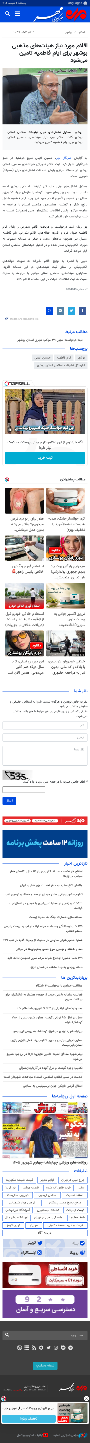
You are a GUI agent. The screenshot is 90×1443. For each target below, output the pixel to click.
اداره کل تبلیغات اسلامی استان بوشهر (61, 365)
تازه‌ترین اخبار (76, 863)
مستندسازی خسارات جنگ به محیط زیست (55, 917)
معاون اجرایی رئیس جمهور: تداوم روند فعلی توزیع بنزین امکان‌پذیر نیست (46, 1043)
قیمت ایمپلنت (75, 1210)
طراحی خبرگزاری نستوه (66, 1435)
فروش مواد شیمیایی (22, 1202)
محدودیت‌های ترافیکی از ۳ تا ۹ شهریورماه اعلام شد (49, 1008)
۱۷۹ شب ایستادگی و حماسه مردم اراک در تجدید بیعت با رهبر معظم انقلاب (43, 929)
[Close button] (86, 1398)
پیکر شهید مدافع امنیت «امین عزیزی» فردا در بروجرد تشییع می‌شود (44, 1056)
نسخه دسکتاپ (45, 1365)
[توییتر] (49, 1348)
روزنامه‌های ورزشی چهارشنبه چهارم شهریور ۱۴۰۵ (50, 1163)
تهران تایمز (13, 1225)
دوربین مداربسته (17, 1195)
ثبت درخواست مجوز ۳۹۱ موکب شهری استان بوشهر (50, 340)
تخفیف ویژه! (29, 1419)
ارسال (9, 800)
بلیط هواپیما (77, 1217)
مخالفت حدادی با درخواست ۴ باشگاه (59, 985)
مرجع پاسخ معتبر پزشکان (65, 1202)
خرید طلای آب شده (58, 1187)
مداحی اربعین (47, 1195)
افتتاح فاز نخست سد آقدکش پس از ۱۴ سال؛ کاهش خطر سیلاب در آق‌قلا (46, 874)
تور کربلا (11, 1187)
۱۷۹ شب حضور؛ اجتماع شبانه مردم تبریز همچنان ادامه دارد (45, 958)
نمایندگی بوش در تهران (49, 1217)
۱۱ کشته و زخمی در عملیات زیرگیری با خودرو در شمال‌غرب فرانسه (46, 906)
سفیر (81, 1187)
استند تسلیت (74, 1195)
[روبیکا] (41, 1348)
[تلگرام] (71, 1348)
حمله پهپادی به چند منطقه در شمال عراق (56, 967)
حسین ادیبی (42, 357)
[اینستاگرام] (56, 1348)
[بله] (63, 1348)
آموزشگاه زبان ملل (16, 1217)
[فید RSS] (34, 1348)
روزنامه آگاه (45, 1232)
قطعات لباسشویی (48, 1210)
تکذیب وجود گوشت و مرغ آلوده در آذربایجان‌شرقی (50, 1068)
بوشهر (69, 32)
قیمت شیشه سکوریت (19, 1179)
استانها (81, 32)
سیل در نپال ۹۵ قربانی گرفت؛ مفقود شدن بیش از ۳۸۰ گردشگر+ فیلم (47, 1020)
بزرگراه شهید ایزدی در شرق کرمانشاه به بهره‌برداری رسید (47, 1031)
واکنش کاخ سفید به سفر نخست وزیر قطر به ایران (51, 885)
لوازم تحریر (47, 1179)
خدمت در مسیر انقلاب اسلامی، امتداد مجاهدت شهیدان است (43, 1077)
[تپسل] (6, 383)
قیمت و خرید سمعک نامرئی (65, 1225)
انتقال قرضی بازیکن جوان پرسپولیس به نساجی (52, 1085)
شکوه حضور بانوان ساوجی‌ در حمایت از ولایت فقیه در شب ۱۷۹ (42, 940)
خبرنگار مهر (65, 158)
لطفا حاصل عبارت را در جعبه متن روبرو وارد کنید (55, 782)
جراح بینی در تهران (72, 1179)
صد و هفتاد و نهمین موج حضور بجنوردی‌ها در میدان (49, 949)
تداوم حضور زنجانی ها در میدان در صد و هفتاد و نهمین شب (43, 894)
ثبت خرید (45, 458)
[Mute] (17, 430)
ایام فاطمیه (64, 357)
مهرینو (34, 1225)
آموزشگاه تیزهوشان (18, 1210)
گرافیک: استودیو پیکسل (30, 1435)
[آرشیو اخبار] (27, 1348)
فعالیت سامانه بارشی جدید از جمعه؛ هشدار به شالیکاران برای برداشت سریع (43, 997)
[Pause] (10, 430)
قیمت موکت (31, 1187)
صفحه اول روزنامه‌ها (70, 1096)
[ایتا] (19, 1348)
